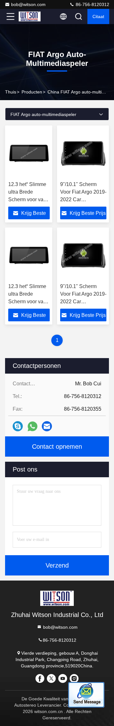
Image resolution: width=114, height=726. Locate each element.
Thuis (10, 91)
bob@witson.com (28, 4)
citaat (98, 16)
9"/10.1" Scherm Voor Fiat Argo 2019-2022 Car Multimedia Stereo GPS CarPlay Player (83, 199)
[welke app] (32, 426)
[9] (83, 153)
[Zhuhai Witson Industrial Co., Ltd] (31, 16)
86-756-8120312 (91, 4)
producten (32, 91)
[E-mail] (47, 426)
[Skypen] (18, 426)
